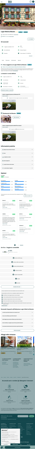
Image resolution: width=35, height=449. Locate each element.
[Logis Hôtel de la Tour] (8, 341)
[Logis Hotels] (10, 1)
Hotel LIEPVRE (15, 365)
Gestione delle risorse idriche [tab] (18, 262)
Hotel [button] (3, 60)
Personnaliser (6, 444)
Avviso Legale (28, 425)
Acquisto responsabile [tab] (18, 274)
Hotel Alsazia (4, 363)
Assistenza (27, 431)
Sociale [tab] (18, 278)
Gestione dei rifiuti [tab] (18, 270)
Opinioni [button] (19, 60)
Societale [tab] (18, 282)
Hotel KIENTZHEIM (15, 363)
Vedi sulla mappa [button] (16, 34)
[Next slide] (10, 119)
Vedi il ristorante (16, 117)
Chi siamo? (19, 425)
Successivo (20, 245)
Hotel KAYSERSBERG (16, 364)
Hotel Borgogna (4, 362)
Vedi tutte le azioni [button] (4, 305)
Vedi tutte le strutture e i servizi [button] (7, 90)
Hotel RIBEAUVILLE (15, 362)
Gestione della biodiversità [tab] (18, 266)
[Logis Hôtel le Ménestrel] (24, 341)
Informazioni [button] (13, 60)
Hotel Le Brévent (26, 365)
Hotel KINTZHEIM (15, 366)
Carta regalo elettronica (21, 429)
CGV (27, 430)
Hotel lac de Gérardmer (27, 363)
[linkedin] (22, 436)
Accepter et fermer (15, 444)
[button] (2, 447)
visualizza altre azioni (16, 286)
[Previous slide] (2, 119)
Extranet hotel (20, 426)
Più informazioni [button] (15, 70)
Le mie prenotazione (12, 425)
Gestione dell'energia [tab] (18, 258)
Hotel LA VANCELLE (16, 367)
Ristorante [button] (7, 60)
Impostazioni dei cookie (29, 428)
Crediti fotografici (28, 434)
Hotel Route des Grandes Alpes (28, 364)
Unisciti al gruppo (20, 427)
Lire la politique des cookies (5, 441)
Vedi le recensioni (11, 36)
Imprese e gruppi (20, 430)
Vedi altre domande (17, 330)
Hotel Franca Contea (5, 364)
